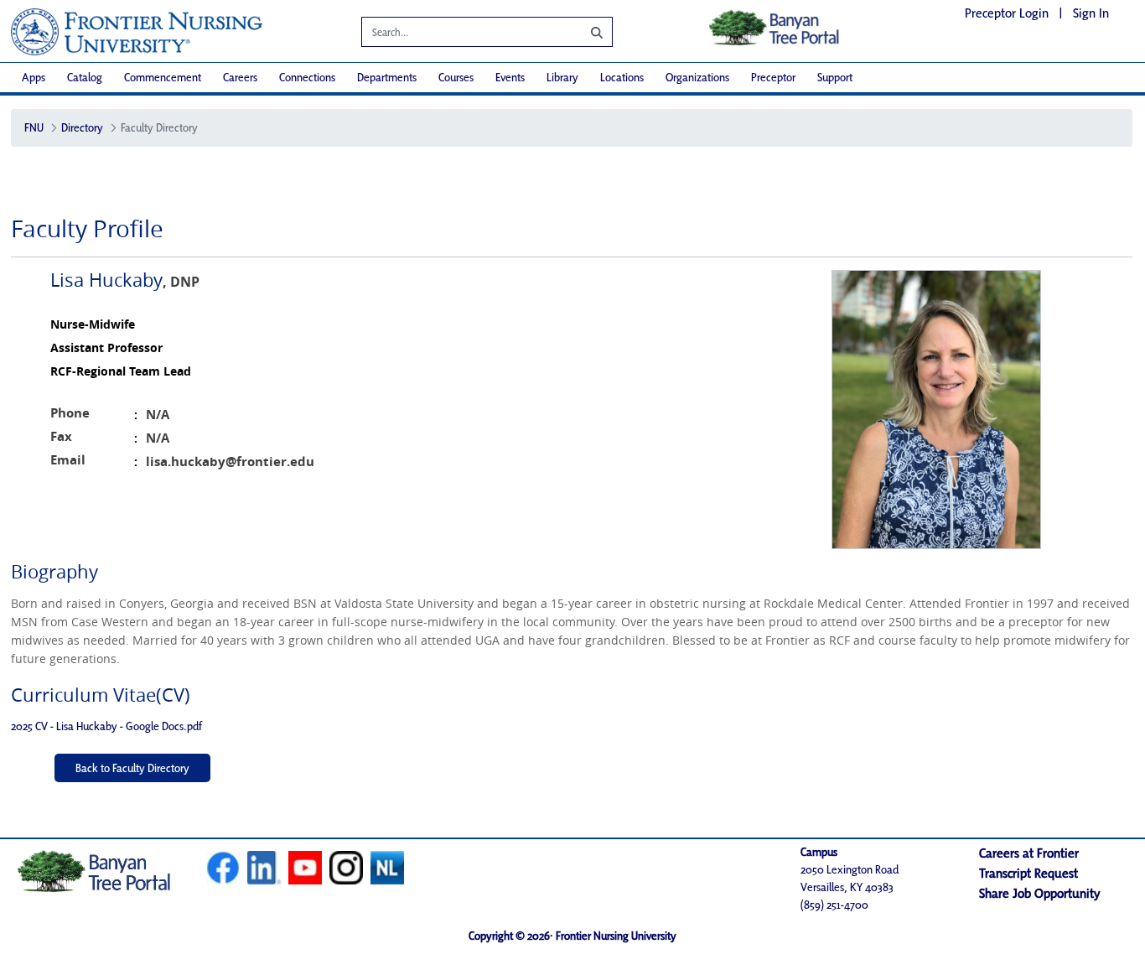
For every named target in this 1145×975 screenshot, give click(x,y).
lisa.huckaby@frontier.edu (230, 461)
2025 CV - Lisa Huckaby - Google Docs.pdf (106, 726)
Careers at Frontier (1029, 853)
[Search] (584, 32)
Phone (70, 413)
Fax (61, 436)
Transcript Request (1028, 873)
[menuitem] (33, 77)
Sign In (1091, 13)
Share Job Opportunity (1040, 893)
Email (67, 460)
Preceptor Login (1007, 13)
